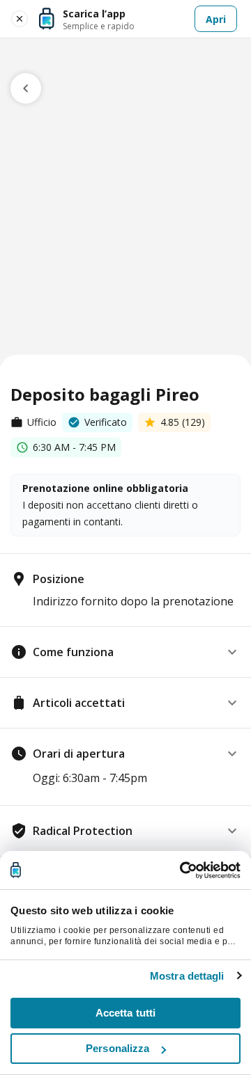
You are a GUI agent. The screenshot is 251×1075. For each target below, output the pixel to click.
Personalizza (117, 1048)
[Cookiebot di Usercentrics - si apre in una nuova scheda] (181, 870)
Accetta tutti (125, 1013)
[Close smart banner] (19, 19)
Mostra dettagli (187, 976)
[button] (125, 652)
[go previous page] (25, 88)
